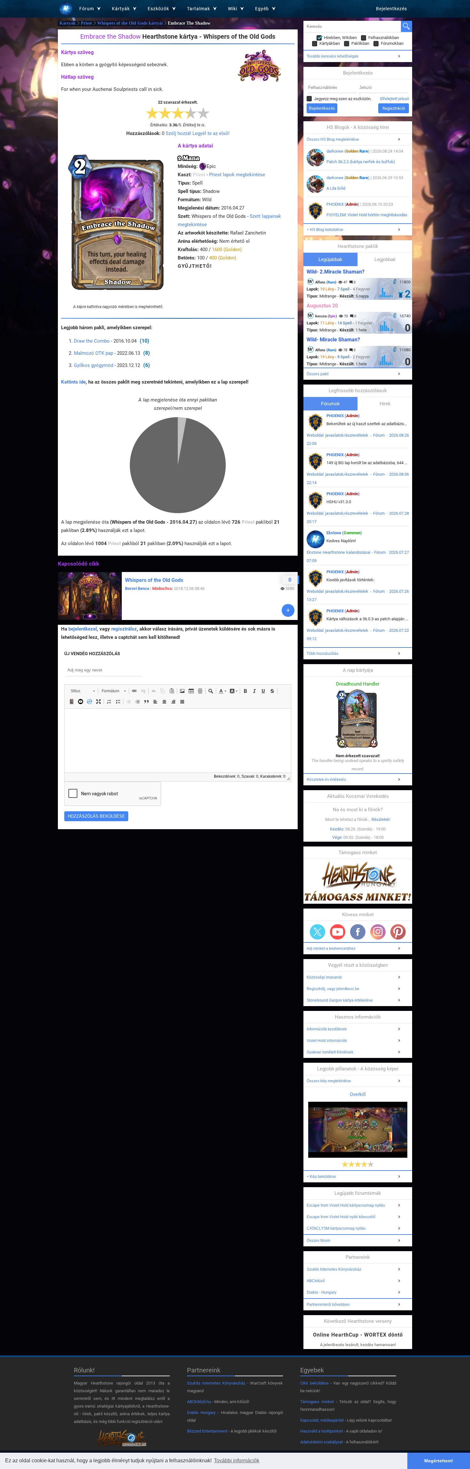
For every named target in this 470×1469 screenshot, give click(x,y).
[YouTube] (337, 932)
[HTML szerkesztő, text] (178, 741)
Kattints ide (73, 382)
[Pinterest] (398, 932)
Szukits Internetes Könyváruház (334, 1269)
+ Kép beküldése (321, 1176)
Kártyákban (329, 43)
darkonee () (348, 151)
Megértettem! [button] (438, 1460)
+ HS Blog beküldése (325, 229)
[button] (82, 691)
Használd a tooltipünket (321, 1431)
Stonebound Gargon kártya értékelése (340, 1000)
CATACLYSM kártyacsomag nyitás (336, 1228)
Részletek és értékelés (326, 779)
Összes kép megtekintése (329, 1081)
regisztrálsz (124, 629)
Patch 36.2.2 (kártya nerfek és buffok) (360, 161)
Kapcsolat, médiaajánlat (322, 1420)
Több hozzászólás (322, 653)
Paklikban (360, 43)
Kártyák (67, 23)
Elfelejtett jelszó (394, 98)
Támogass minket (317, 1401)
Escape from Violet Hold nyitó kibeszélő (341, 1217)
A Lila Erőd (335, 188)
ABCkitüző (316, 1281)
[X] (317, 932)
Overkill (358, 1094)
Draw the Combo (92, 341)
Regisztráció (393, 108)
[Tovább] (288, 610)
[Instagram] (378, 932)
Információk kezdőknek (327, 1029)
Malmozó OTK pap (93, 353)
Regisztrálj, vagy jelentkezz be (333, 989)
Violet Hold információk (327, 1040)
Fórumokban (392, 43)
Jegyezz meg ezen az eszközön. (343, 98)
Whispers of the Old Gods (154, 580)
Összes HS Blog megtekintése (333, 139)
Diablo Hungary (201, 1412)
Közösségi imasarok (324, 977)
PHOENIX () (342, 204)
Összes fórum (318, 1240)
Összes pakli (318, 374)
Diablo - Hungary (321, 1292)
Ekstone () (344, 532)
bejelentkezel (82, 629)
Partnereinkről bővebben (328, 1304)
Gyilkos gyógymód (93, 365)
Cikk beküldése (314, 1383)
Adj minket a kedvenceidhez (331, 948)
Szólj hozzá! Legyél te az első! (198, 133)
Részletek (380, 819)
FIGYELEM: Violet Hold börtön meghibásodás (366, 214)
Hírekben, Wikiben (340, 37)
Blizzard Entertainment (207, 1431)
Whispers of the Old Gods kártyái (130, 23)
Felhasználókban (383, 37)
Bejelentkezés (391, 8)
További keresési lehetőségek (332, 56)
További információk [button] (236, 1460)
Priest (86, 23)
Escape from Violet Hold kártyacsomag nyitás (346, 1205)
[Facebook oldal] (357, 932)
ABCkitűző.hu (199, 1401)
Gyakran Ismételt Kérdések (330, 1052)
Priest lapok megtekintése (237, 175)
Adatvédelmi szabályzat (321, 1442)
